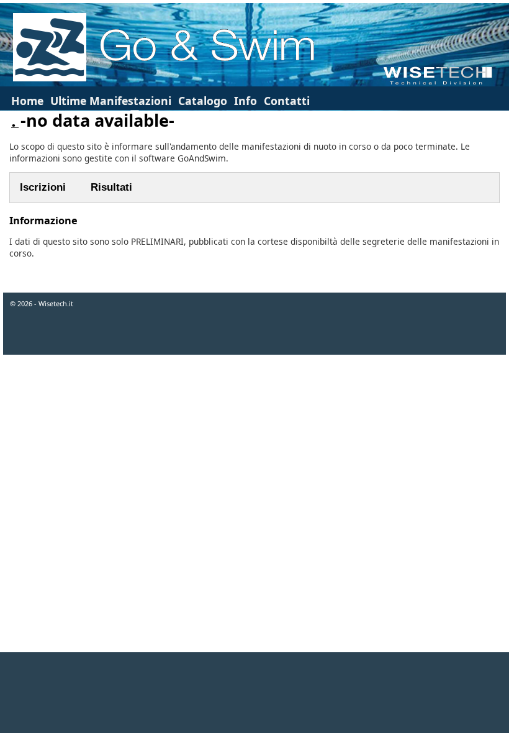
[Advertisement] (254, 692)
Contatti (287, 100)
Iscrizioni (43, 187)
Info (245, 100)
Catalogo (202, 100)
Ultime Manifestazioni (110, 100)
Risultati (111, 187)
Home (27, 100)
